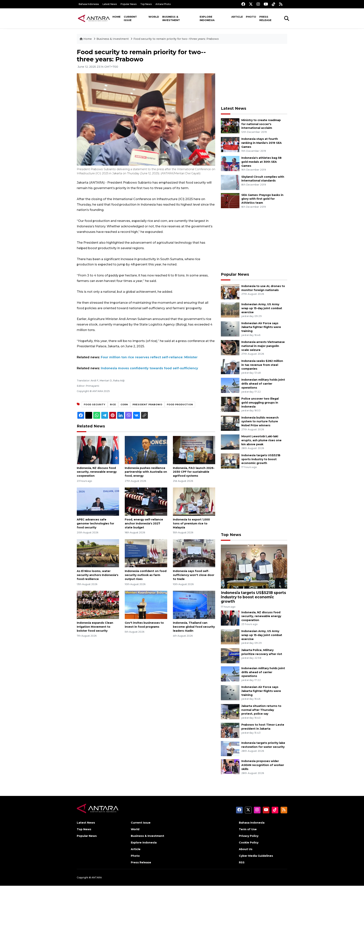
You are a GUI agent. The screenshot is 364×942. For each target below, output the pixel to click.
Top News (146, 4)
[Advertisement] (254, 75)
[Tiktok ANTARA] (273, 4)
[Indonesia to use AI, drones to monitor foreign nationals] (230, 291)
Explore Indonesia (207, 18)
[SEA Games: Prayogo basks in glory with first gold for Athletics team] (230, 200)
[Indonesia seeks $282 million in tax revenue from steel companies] (230, 366)
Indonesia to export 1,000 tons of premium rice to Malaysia (191, 523)
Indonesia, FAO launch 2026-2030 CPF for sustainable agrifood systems (194, 472)
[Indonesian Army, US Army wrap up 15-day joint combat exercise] (230, 309)
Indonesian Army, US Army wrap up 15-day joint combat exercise (261, 308)
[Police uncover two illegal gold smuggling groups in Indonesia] (230, 404)
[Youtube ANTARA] (266, 4)
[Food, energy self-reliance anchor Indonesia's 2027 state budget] (146, 501)
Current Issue (130, 18)
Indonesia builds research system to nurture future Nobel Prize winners (260, 421)
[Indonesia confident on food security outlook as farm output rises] (146, 553)
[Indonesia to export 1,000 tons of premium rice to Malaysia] (194, 501)
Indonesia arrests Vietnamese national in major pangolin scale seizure (263, 346)
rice (113, 404)
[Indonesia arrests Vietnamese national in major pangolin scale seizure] (230, 347)
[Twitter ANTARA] (251, 4)
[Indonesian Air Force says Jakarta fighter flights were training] (230, 328)
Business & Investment (171, 18)
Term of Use (248, 829)
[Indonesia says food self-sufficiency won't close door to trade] (194, 553)
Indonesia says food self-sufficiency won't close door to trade (193, 575)
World (153, 16)
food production (180, 404)
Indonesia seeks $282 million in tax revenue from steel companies (262, 365)
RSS (242, 862)
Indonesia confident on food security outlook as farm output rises (145, 575)
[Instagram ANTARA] (258, 4)
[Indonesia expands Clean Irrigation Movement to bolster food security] (98, 604)
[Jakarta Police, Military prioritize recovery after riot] (230, 655)
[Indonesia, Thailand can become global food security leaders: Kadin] (194, 604)
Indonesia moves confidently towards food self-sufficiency (149, 368)
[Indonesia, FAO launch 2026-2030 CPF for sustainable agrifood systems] (194, 449)
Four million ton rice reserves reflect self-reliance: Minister (149, 357)
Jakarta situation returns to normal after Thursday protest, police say (261, 710)
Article (237, 16)
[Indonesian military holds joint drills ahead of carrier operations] (230, 385)
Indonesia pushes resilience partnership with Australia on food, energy (146, 472)
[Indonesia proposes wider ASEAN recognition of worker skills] (230, 766)
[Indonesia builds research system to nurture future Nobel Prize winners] (230, 423)
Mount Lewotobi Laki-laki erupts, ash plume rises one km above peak (261, 440)
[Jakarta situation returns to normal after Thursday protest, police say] (230, 711)
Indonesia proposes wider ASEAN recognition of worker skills (262, 765)
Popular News (128, 4)
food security (94, 404)
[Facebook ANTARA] (243, 4)
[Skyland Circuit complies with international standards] (230, 182)
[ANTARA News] (94, 18)
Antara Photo (163, 4)
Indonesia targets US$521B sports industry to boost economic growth (260, 459)
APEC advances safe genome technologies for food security (95, 523)
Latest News (110, 4)
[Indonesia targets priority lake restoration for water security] (230, 748)
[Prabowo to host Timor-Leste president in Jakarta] (230, 730)
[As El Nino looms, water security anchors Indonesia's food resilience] (98, 553)
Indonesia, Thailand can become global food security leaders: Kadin (194, 626)
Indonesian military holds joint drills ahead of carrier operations (263, 383)
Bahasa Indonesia (89, 4)
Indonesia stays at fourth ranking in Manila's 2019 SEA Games (261, 143)
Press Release (265, 18)
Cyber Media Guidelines (256, 856)
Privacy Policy (248, 836)
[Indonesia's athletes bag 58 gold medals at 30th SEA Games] (230, 163)
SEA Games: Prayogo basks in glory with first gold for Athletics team (262, 199)
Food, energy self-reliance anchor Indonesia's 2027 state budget (144, 523)
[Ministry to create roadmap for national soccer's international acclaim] (230, 125)
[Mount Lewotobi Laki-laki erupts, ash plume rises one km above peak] (230, 442)
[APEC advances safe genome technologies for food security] (98, 501)
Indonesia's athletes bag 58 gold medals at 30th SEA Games (261, 161)
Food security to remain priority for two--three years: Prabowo (176, 39)
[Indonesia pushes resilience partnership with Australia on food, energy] (146, 449)
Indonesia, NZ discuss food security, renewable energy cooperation (97, 472)
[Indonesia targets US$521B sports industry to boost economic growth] (230, 460)
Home (116, 16)
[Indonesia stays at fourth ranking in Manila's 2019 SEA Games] (230, 144)
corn (124, 404)
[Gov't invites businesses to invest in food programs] (146, 604)
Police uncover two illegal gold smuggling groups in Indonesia (260, 402)
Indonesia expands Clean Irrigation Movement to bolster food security (95, 626)
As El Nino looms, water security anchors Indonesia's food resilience (97, 575)
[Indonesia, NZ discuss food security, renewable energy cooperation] (98, 449)
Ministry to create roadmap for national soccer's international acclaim (261, 124)
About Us (245, 849)
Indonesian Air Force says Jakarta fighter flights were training (261, 327)
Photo (251, 16)
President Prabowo (147, 404)
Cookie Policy (248, 842)
